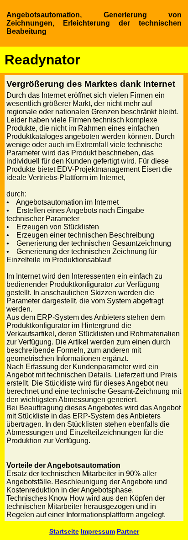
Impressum (98, 531)
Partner (128, 531)
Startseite (64, 531)
